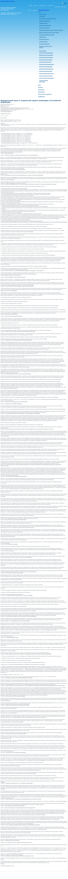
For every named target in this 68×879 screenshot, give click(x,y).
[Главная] (64, 3)
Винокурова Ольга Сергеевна (46, 57)
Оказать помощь (42, 5)
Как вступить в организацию (45, 94)
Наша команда (42, 50)
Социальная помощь (44, 39)
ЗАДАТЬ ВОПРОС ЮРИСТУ (43, 10)
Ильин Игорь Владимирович (45, 59)
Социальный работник (44, 21)
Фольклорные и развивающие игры (47, 18)
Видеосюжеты (41, 92)
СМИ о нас (35, 10)
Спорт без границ (43, 41)
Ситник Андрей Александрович (46, 78)
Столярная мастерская (44, 44)
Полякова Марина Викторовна (46, 73)
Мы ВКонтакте (41, 96)
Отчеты (29, 10)
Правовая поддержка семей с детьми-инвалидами (51, 30)
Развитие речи (42, 37)
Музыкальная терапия (44, 28)
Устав (39, 85)
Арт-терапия (42, 16)
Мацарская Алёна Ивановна (45, 66)
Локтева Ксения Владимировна (46, 64)
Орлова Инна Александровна (46, 52)
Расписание (50, 5)
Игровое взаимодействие (45, 25)
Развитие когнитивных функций (46, 34)
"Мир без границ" (43, 23)
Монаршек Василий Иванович (46, 69)
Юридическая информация (61, 6)
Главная (30, 5)
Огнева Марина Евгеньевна (45, 71)
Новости (35, 5)
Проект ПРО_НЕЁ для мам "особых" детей (49, 32)
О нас (39, 12)
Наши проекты (42, 14)
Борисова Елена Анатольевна (46, 55)
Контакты (40, 87)
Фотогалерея (41, 89)
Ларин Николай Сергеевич (45, 62)
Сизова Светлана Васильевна (46, 76)
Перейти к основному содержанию (7, 1)
